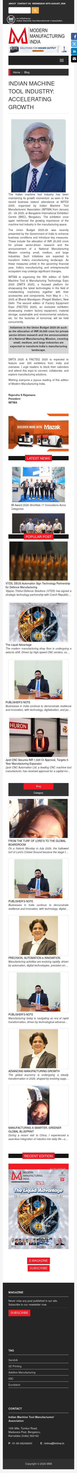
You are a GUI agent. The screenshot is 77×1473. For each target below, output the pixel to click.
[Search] (35, 10)
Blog (27, 72)
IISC (10, 1378)
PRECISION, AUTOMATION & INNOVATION (34, 958)
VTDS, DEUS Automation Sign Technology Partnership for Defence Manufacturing (38, 585)
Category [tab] (38, 792)
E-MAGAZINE (38, 1260)
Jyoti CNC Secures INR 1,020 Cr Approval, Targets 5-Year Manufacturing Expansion (37, 761)
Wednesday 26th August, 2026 (48, 3)
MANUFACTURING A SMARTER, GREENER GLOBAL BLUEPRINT (34, 1129)
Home (16, 72)
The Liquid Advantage (19, 644)
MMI (49, 1464)
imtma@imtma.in (54, 1443)
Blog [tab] (38, 786)
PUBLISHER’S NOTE (18, 702)
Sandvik (13, 1360)
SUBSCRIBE (38, 1268)
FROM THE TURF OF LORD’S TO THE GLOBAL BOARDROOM (37, 842)
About (12, 3)
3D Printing (14, 1366)
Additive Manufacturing (22, 1372)
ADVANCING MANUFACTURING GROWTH (34, 1071)
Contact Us (24, 3)
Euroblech (14, 1385)
